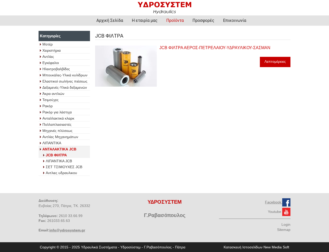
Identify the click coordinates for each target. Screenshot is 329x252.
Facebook (273, 202)
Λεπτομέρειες (275, 61)
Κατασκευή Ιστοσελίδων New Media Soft (256, 247)
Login (285, 224)
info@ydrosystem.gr (67, 230)
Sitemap (283, 230)
